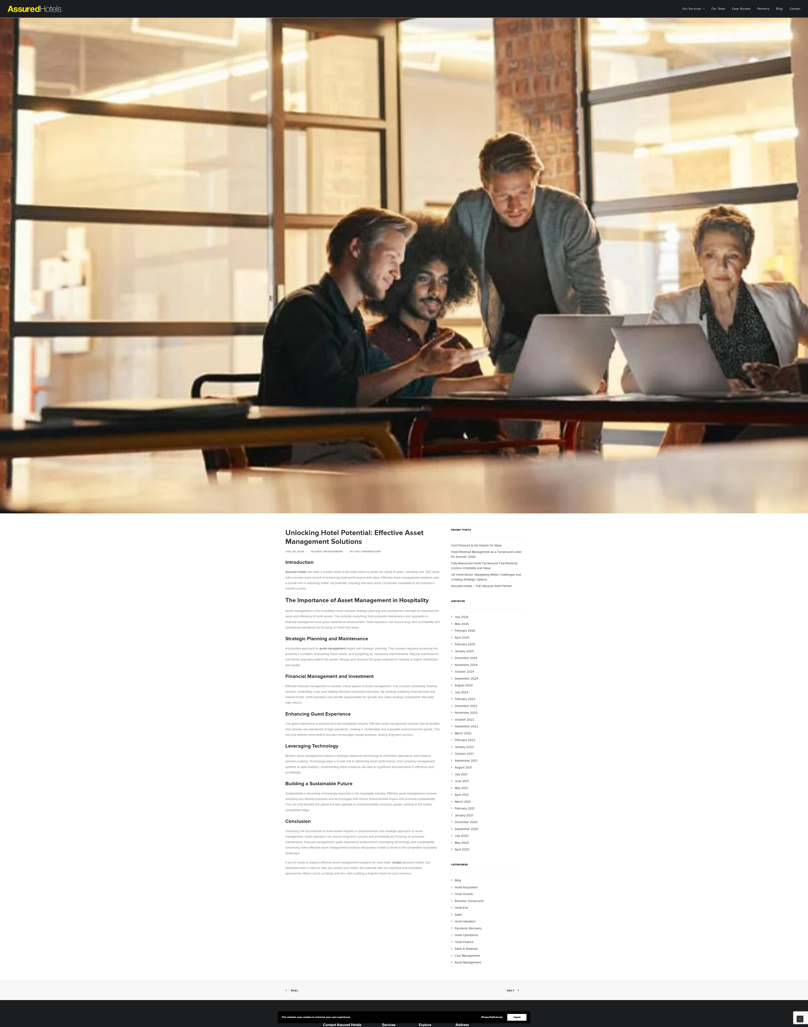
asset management (332, 648)
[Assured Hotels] (34, 9)
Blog (779, 9)
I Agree (517, 1017)
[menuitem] (695, 9)
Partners (764, 9)
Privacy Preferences (492, 1017)
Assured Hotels (295, 572)
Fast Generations (367, 551)
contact (397, 862)
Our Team (718, 9)
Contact (794, 9)
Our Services (691, 9)
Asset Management (328, 551)
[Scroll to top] (800, 1018)
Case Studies (741, 9)
